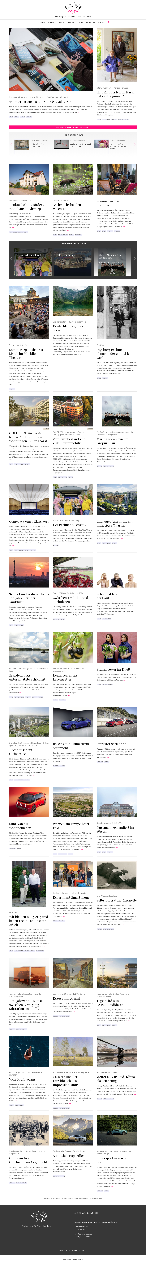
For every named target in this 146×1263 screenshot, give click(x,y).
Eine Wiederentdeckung (107, 896)
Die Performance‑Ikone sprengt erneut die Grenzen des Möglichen (115, 433)
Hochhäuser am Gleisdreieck (20, 752)
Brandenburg (63, 234)
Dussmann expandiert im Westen (115, 829)
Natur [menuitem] (61, 22)
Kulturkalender (74, 135)
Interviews (106, 119)
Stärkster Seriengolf (111, 744)
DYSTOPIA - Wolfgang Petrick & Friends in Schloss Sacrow (117, 146)
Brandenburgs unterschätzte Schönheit (27, 677)
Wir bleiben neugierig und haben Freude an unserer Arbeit (28, 921)
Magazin (117, 231)
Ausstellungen (123, 119)
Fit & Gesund (107, 618)
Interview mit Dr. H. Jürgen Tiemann (112, 88)
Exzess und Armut (66, 998)
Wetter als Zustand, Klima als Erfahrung (116, 1079)
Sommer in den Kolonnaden (108, 203)
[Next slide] (134, 143)
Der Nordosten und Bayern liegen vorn (69, 322)
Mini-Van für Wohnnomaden (20, 826)
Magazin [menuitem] (90, 22)
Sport (62, 619)
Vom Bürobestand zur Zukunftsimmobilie (69, 441)
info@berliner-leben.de (83, 1234)
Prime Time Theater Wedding (66, 520)
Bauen (27, 464)
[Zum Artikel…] (33, 262)
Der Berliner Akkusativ (69, 525)
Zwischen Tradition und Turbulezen (70, 600)
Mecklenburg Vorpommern (21, 200)
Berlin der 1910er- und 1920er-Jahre (69, 994)
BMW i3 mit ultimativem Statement (71, 746)
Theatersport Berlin (18, 345)
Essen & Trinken (108, 684)
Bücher (29, 116)
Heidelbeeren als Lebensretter (65, 677)
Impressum (63, 1250)
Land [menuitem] (70, 22)
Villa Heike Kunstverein (107, 1072)
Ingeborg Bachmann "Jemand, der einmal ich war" (114, 353)
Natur (71, 234)
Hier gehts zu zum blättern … (73, 127)
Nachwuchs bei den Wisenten (67, 207)
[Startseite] (73, 8)
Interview (13, 912)
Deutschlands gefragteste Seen (72, 328)
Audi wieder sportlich (69, 1156)
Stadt (11, 116)
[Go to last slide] (11, 257)
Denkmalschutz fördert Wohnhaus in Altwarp (26, 207)
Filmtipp (100, 345)
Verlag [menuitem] (101, 22)
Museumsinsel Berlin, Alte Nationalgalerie (71, 1072)
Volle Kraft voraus (22, 1079)
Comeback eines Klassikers (29, 521)
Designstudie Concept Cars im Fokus (69, 1151)
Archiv (78, 1198)
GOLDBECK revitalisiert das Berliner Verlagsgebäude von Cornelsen (69, 433)
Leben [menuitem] (79, 22)
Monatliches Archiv (79, 1250)
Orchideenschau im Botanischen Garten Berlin (37, 146)
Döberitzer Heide (60, 200)
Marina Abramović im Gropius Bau (112, 441)
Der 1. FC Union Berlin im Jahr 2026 (68, 593)
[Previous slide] (11, 143)
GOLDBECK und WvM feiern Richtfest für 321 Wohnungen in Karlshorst (28, 437)
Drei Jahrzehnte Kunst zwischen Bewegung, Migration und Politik (25, 1005)
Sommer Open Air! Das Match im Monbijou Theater (26, 353)
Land (55, 234)
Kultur (22, 116)
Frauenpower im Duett (113, 669)
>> (78, 112)
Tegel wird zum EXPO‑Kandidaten (110, 1003)
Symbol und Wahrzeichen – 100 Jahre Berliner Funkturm (29, 598)
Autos (63, 765)
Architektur (19, 464)
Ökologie (78, 234)
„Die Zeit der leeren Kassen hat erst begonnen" (116, 94)
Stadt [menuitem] (41, 22)
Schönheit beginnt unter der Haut (115, 596)
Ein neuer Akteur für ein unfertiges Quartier (114, 523)
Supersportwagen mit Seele (113, 1160)
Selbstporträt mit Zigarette (117, 900)
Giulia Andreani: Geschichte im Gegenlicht (28, 1160)
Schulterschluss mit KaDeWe (109, 823)
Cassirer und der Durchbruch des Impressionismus (65, 1081)
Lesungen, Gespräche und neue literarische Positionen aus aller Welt (38, 97)
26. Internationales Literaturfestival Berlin (40, 102)
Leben (16, 116)
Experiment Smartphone (71, 897)
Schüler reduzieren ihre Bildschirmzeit (69, 893)
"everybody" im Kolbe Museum (77, 145)
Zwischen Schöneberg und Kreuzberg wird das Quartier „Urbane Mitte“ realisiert (29, 744)
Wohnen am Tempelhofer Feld (71, 826)
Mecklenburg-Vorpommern (19, 232)
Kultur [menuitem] (51, 22)
